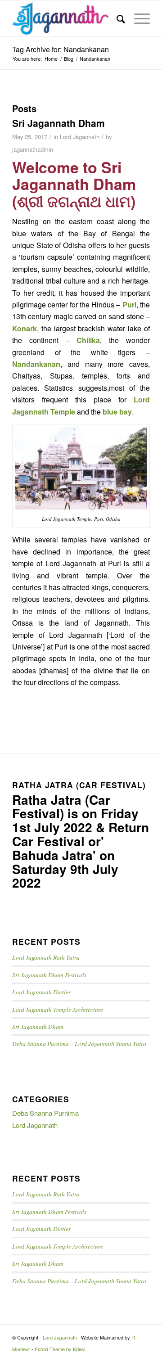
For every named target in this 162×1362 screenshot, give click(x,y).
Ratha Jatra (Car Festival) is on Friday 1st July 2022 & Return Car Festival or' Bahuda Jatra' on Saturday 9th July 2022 (80, 841)
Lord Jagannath (79, 136)
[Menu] (137, 18)
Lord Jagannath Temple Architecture (57, 1009)
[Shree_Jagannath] (67, 18)
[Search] (116, 18)
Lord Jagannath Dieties (41, 992)
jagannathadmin (32, 149)
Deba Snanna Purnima (45, 1113)
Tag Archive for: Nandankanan (60, 49)
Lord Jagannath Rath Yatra (46, 957)
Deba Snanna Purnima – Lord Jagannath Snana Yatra (79, 1043)
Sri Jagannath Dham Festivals (49, 974)
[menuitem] (116, 18)
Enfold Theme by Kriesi (60, 1349)
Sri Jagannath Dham (58, 123)
